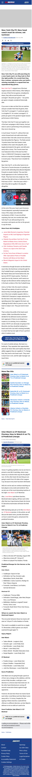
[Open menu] (2, 2)
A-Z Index (22, 759)
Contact (3, 747)
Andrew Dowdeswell (9, 37)
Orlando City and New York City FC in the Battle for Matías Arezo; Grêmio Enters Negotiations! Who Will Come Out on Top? (16, 241)
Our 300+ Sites (23, 747)
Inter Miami (11, 492)
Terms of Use (23, 753)
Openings (22, 745)
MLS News (8, 732)
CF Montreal (7, 512)
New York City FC (7, 88)
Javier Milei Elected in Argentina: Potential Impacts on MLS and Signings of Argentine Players (16, 234)
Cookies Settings (6, 762)
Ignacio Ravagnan (8, 442)
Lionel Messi (9, 496)
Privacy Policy (5, 753)
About (3, 745)
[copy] (11, 40)
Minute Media (9, 766)
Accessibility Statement (8, 759)
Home (3, 418)
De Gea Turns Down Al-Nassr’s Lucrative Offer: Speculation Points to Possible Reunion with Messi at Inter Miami (15, 255)
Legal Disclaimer (24, 756)
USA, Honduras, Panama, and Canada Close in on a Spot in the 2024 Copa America (15, 248)
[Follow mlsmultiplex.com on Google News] (28, 364)
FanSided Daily (5, 750)
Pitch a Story (23, 750)
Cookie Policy (5, 756)
